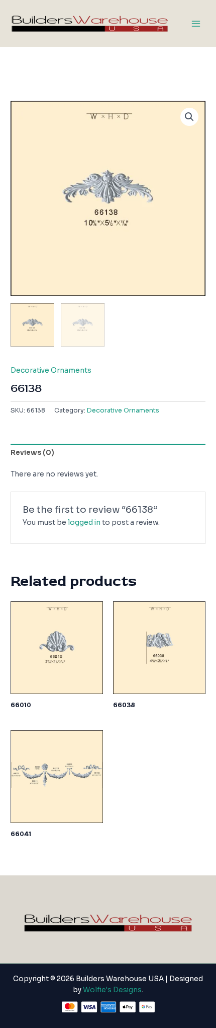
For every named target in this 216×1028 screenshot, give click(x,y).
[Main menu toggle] (196, 23)
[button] (189, 117)
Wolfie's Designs (112, 990)
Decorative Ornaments (51, 370)
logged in (84, 522)
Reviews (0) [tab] (32, 452)
